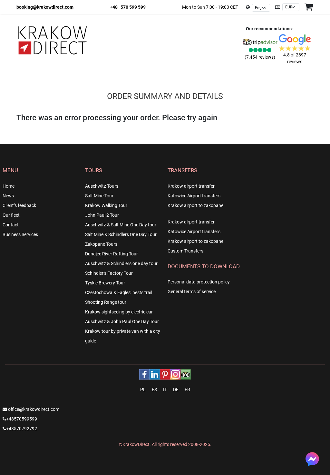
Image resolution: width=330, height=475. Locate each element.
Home (9, 186)
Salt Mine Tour (99, 195)
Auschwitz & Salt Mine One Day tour (120, 224)
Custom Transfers (185, 250)
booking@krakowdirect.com (44, 7)
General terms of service (192, 291)
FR (187, 389)
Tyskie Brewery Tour (105, 282)
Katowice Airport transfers (194, 195)
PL (143, 389)
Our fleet (11, 215)
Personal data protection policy (199, 281)
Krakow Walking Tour (106, 205)
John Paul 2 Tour (102, 215)
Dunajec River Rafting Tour (111, 253)
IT (165, 389)
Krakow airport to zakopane (195, 205)
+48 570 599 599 (128, 7)
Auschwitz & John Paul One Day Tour (122, 321)
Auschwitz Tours (101, 186)
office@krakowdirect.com (33, 409)
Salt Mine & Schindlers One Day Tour (121, 234)
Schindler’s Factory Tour (109, 273)
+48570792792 (21, 428)
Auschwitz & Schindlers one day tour (121, 263)
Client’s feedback (19, 205)
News (8, 195)
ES (154, 389)
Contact (11, 224)
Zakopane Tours (101, 244)
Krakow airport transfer (191, 186)
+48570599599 (21, 418)
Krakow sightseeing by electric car (119, 311)
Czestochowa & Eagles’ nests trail (118, 292)
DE (176, 389)
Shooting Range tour (105, 302)
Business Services (20, 234)
